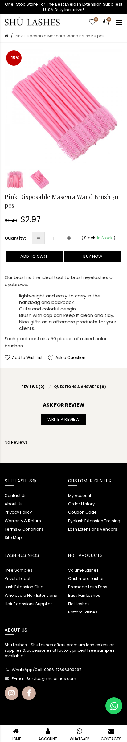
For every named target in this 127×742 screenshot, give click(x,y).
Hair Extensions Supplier (28, 604)
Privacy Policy (18, 512)
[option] (15, 179)
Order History (81, 504)
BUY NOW (92, 256)
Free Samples (18, 570)
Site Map (13, 537)
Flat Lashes (79, 604)
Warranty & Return (23, 521)
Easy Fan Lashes (84, 595)
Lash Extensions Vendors (92, 529)
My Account (79, 495)
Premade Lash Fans (87, 587)
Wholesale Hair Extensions (31, 595)
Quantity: (15, 238)
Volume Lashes (83, 570)
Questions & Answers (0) (80, 386)
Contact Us (16, 495)
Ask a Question (70, 357)
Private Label (17, 578)
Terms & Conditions (24, 529)
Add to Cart (33, 256)
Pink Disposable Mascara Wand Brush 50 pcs (59, 36)
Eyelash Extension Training (94, 521)
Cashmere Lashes (86, 578)
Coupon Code (82, 512)
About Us (14, 504)
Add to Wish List (27, 357)
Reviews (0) (33, 386)
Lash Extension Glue (24, 587)
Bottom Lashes (82, 612)
